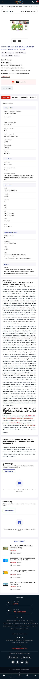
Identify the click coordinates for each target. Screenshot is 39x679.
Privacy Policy (18, 623)
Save (21, 11)
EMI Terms (22, 620)
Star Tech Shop (31, 425)
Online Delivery (7, 623)
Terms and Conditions (30, 623)
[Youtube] (22, 662)
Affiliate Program (11, 620)
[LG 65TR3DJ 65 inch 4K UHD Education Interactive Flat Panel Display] (19, 25)
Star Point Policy (25, 626)
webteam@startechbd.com (19, 648)
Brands (26, 628)
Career (34, 626)
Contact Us (19, 628)
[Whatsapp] (13, 662)
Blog (12, 628)
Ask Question (9, 471)
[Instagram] (26, 662)
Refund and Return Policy (10, 626)
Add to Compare (30, 11)
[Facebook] (17, 662)
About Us (29, 620)
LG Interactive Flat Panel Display (12, 423)
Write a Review (9, 510)
